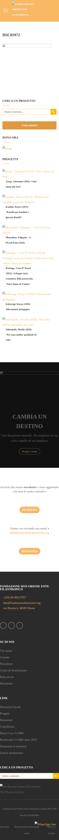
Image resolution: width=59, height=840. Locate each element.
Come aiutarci (29, 125)
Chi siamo (6, 650)
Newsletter (6, 663)
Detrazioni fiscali (10, 707)
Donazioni (6, 720)
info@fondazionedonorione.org (29, 532)
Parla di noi (7, 677)
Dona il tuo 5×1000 (11, 733)
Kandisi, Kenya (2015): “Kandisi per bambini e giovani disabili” (17, 212)
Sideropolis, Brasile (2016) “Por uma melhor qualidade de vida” (21, 334)
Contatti (5, 657)
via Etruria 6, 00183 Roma (18, 608)
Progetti (4, 713)
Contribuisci (7, 726)
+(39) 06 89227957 (14, 597)
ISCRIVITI (29, 510)
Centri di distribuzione (13, 670)
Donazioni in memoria (13, 746)
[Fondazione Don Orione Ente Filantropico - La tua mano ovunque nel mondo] (25, 10)
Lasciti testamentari (11, 752)
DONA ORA (30, 551)
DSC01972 (11, 35)
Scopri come (29, 451)
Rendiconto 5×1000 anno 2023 (18, 739)
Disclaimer (6, 683)
